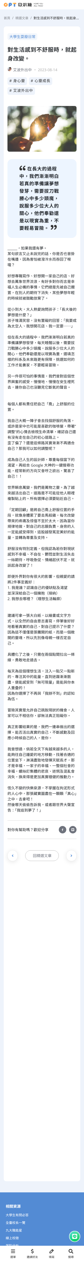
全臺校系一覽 (15, 1223)
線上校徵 (12, 1238)
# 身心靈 (17, 80)
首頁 (7, 18)
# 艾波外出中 (21, 90)
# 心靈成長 (41, 80)
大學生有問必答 (17, 1215)
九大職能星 (14, 1230)
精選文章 (21, 18)
